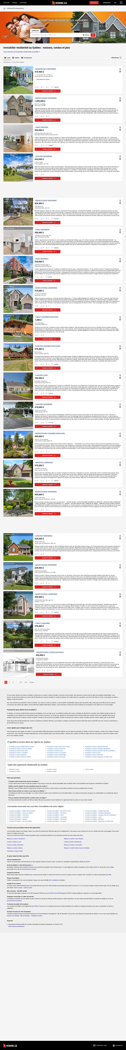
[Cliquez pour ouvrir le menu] (121, 2)
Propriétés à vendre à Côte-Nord (18, 750)
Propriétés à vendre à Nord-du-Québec (20, 757)
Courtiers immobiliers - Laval (93, 817)
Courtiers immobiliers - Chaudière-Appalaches (98, 813)
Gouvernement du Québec (29, 869)
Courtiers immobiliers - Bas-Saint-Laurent (59, 811)
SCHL (88, 861)
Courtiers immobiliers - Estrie (55, 815)
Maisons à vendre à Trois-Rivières (73, 839)
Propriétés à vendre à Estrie (55, 750)
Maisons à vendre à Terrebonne (16, 839)
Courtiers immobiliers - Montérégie (57, 819)
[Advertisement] (54, 189)
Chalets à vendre (51, 771)
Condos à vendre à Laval (14, 842)
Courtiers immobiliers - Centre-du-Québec (21, 813)
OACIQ (36, 906)
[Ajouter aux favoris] (120, 69)
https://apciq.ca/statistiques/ (16, 926)
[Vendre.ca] (11, 1045)
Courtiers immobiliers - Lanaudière (19, 817)
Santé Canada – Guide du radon (23, 887)
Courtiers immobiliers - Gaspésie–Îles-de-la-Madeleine (100, 815)
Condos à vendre (52, 769)
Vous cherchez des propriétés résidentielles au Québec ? (21, 52)
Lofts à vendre (89, 769)
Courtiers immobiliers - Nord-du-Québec (20, 821)
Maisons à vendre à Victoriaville (73, 845)
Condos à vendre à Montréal (15, 845)
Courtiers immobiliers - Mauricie (18, 819)
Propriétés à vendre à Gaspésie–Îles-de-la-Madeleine (100, 750)
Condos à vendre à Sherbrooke (73, 842)
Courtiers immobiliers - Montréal (94, 819)
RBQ (110, 874)
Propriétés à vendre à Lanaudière (18, 753)
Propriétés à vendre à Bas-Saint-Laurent (58, 746)
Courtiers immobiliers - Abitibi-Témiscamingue (22, 811)
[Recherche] (93, 35)
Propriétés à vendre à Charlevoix (56, 748)
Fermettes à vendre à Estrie (15, 851)
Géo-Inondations (54, 880)
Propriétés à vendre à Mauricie (17, 755)
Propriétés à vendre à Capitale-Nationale (96, 746)
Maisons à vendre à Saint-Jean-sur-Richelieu (76, 848)
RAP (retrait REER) (55, 893)
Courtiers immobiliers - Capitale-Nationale (97, 811)
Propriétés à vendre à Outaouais (56, 757)
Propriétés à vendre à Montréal (94, 755)
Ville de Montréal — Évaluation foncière (31, 916)
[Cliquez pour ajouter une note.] (120, 72)
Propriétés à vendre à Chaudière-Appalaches (97, 748)
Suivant (32, 682)
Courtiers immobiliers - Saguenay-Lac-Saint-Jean (99, 821)
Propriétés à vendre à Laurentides (56, 753)
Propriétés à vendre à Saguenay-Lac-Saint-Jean (98, 757)
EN (115, 3)
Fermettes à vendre (14, 771)
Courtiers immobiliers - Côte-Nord (18, 815)
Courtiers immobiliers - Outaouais (56, 821)
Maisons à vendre (14, 769)
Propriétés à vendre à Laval (92, 753)
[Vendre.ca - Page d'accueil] (4, 8)
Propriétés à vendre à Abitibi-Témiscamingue (21, 746)
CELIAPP (30, 893)
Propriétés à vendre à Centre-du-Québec (20, 748)
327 (21, 682)
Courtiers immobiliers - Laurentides (57, 817)
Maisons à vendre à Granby (14, 848)
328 (26, 682)
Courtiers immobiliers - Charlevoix (56, 813)
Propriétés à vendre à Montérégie (56, 755)
